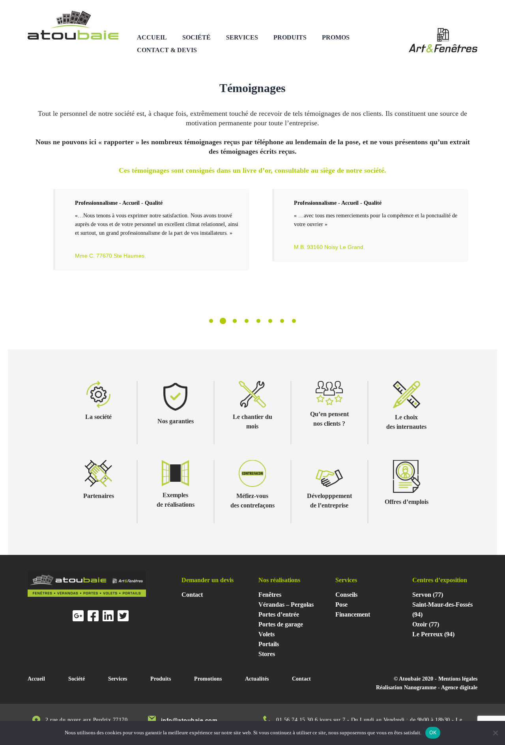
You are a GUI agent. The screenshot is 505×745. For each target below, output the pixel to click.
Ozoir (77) (425, 624)
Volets (266, 634)
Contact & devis (167, 50)
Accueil (152, 37)
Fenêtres (269, 594)
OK (433, 732)
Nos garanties (175, 421)
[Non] (495, 733)
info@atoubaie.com (189, 720)
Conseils (346, 594)
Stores (266, 654)
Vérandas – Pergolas (286, 604)
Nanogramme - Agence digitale (440, 687)
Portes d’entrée (278, 614)
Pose (341, 604)
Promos (336, 37)
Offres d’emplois (406, 501)
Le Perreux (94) (433, 634)
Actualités (257, 679)
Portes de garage (280, 624)
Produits (290, 37)
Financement (352, 614)
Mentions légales (457, 679)
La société (98, 416)
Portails (268, 644)
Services (242, 37)
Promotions (208, 679)
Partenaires (98, 495)
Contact (192, 594)
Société (196, 37)
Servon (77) (427, 594)
